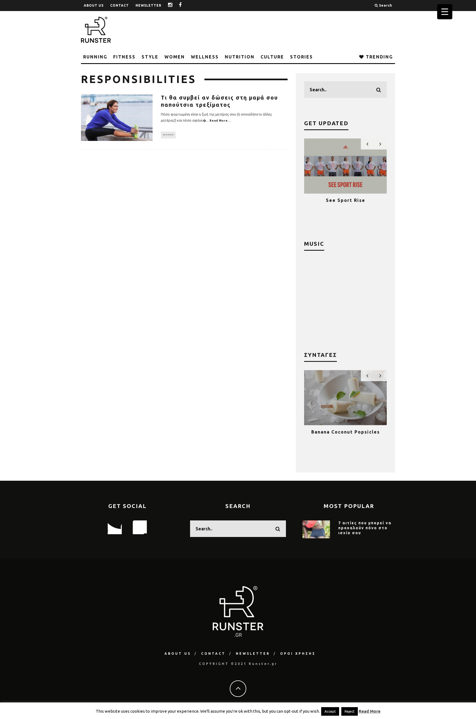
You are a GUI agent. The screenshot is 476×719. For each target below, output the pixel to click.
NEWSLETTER (148, 5)
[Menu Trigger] (444, 11)
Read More (369, 711)
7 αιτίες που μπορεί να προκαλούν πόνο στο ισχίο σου (364, 528)
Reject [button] (350, 711)
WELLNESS (205, 56)
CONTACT (119, 5)
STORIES (301, 56)
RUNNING (95, 56)
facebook (184, 5)
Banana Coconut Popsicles (345, 431)
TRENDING (378, 56)
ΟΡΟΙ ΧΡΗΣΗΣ (298, 653)
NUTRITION (240, 56)
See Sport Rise (345, 200)
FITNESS (124, 56)
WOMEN (174, 56)
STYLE (150, 56)
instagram (174, 5)
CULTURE (272, 56)
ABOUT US (94, 5)
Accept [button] (330, 711)
